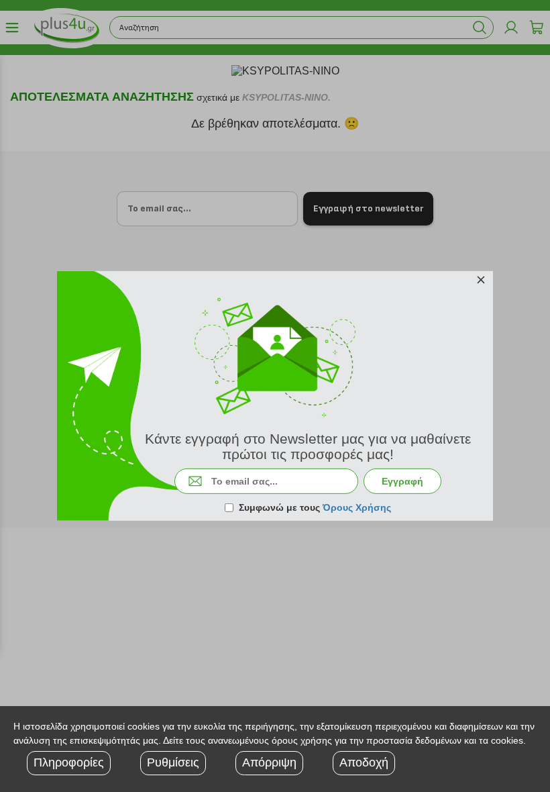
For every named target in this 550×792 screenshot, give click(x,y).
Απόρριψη (269, 762)
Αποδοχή (363, 762)
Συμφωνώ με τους (315, 507)
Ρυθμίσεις (173, 762)
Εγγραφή (402, 481)
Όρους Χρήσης (357, 507)
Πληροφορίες (69, 762)
